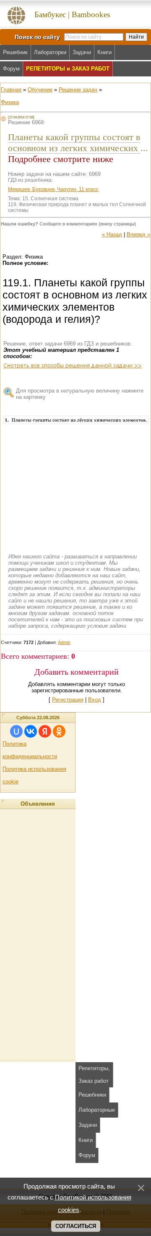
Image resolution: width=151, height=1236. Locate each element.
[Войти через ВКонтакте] (30, 731)
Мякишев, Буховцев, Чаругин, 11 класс (53, 189)
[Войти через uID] (16, 731)
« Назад (112, 234)
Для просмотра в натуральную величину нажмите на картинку (79, 394)
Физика (10, 102)
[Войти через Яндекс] (45, 731)
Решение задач (78, 89)
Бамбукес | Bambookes (72, 14)
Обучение (40, 89)
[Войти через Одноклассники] (59, 731)
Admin (64, 642)
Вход (94, 700)
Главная (11, 89)
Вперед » (138, 234)
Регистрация (67, 700)
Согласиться (75, 1226)
